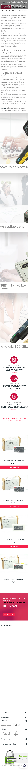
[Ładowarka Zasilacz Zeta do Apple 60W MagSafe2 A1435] (14, 484)
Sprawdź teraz (14, 372)
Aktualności (6, 625)
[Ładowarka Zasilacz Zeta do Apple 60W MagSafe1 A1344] (14, 445)
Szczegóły (14, 390)
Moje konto (5, 739)
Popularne (5, 418)
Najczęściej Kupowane (18, 418)
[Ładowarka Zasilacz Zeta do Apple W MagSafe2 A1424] (14, 564)
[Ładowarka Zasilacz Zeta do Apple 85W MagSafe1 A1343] (14, 524)
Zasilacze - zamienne (14, 421)
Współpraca (14, 409)
